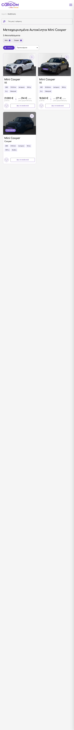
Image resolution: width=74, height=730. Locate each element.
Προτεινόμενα (22, 47)
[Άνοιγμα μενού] (70, 5)
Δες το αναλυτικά (23, 105)
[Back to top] (68, 718)
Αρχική (4, 14)
